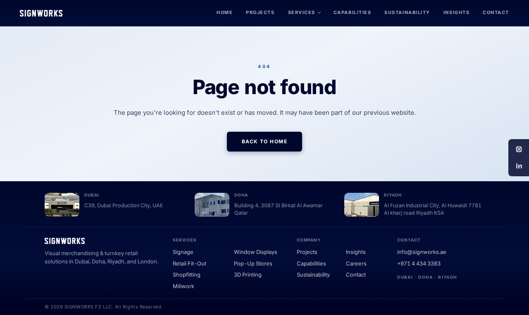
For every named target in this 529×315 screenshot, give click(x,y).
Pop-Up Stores (253, 263)
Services (301, 12)
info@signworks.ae (421, 252)
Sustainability (407, 12)
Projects (260, 12)
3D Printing (248, 274)
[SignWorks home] (41, 13)
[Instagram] (519, 149)
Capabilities (352, 12)
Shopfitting (186, 274)
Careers (356, 263)
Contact (496, 12)
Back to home (264, 141)
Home (225, 12)
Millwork (183, 286)
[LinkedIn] (519, 166)
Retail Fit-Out (189, 263)
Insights (456, 12)
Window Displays (255, 252)
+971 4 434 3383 (419, 263)
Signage (183, 252)
